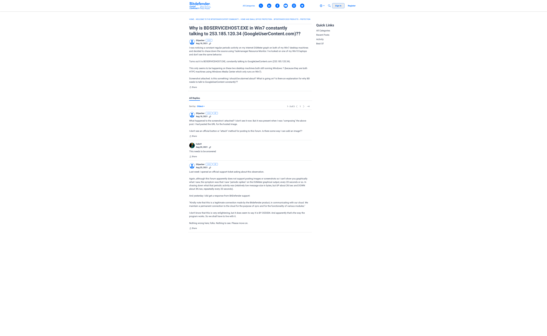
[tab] (194, 98)
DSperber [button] (200, 40)
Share (193, 87)
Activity (320, 39)
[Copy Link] (210, 43)
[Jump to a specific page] (308, 106)
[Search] (329, 5)
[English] (200, 5)
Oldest (200, 106)
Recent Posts (322, 35)
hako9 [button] (199, 144)
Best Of (320, 43)
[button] (192, 42)
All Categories (323, 30)
